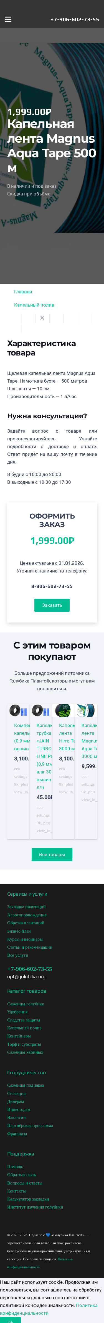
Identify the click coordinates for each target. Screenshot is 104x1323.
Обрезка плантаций (25, 923)
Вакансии (16, 1117)
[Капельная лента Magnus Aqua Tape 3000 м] (86, 771)
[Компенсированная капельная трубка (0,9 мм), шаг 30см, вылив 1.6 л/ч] (18, 771)
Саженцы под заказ (25, 1085)
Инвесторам (18, 1109)
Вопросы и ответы (24, 1183)
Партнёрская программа (30, 1125)
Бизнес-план (19, 931)
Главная (23, 291)
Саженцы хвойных (25, 1052)
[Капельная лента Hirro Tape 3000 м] (63, 771)
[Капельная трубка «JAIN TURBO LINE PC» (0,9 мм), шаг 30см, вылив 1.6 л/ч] (41, 771)
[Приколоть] (71, 318)
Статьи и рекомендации (29, 947)
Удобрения (17, 1012)
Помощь (15, 1166)
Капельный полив (34, 305)
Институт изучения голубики (35, 1207)
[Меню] (8, 19)
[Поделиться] (28, 318)
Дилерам (15, 1101)
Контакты (16, 1191)
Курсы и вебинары (25, 939)
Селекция (16, 1093)
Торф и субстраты (24, 1044)
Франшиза (17, 1133)
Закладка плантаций (26, 906)
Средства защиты (23, 1020)
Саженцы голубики (25, 1004)
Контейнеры (19, 1036)
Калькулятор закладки (28, 1199)
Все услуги (17, 955)
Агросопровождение (27, 914)
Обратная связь (21, 1174)
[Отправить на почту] (14, 318)
